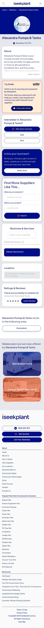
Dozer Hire (6, 514)
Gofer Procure (7, 484)
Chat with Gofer (23, 108)
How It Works (7, 459)
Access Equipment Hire (11, 504)
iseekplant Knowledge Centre (13, 594)
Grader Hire (6, 525)
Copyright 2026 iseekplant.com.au (22, 616)
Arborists (5, 549)
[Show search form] (3, 3)
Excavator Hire (7, 518)
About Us (5, 456)
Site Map (22, 622)
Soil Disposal (7, 567)
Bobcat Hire (6, 500)
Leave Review (29, 301)
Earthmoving (7, 539)
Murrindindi (21, 328)
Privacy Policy (22, 613)
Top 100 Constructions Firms (13, 583)
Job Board (6, 576)
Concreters (6, 553)
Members (12, 10)
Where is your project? (12, 203)
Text (22, 141)
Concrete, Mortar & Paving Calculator (16, 601)
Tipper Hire (6, 546)
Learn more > (34, 74)
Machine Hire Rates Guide (12, 580)
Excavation (6, 532)
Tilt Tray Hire (6, 528)
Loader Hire (6, 535)
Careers (5, 487)
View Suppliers (7, 463)
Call (22, 135)
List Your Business (22, 440)
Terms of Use (22, 610)
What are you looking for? (13, 192)
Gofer (4, 480)
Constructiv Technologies (12, 477)
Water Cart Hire (8, 521)
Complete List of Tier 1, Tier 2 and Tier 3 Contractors (21, 587)
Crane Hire (6, 511)
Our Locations (7, 466)
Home (4, 10)
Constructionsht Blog (10, 597)
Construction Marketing (11, 590)
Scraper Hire (7, 542)
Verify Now (22, 170)
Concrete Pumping (9, 507)
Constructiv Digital (9, 473)
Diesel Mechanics (8, 556)
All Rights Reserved (22, 619)
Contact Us (6, 491)
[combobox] (22, 197)
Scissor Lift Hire (8, 563)
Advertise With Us (9, 470)
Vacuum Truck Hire (9, 560)
